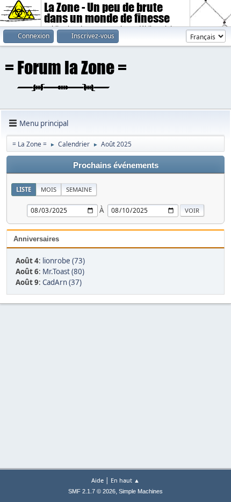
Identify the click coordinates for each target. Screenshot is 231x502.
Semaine (79, 189)
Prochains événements (115, 165)
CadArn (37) (62, 282)
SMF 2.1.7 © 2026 (92, 491)
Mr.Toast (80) (63, 271)
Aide (97, 480)
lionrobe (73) (63, 261)
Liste (23, 189)
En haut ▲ (125, 480)
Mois (48, 189)
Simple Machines (141, 491)
